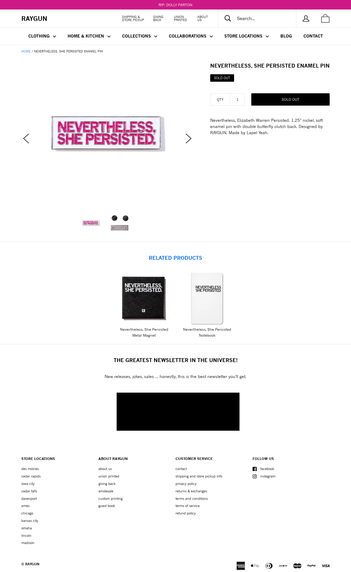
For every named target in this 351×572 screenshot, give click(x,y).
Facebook (267, 469)
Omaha (26, 528)
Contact (313, 36)
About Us (202, 18)
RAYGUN (32, 564)
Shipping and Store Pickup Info (199, 476)
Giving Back (158, 18)
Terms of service (188, 506)
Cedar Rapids (31, 476)
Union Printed (180, 18)
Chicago (27, 513)
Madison (27, 543)
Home (26, 51)
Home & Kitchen (86, 36)
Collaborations (188, 36)
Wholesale (105, 491)
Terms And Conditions (192, 498)
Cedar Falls (29, 491)
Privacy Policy (186, 484)
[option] (107, 133)
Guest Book (106, 506)
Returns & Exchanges (191, 491)
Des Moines (30, 469)
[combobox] (261, 18)
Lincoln (26, 535)
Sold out (290, 99)
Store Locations (244, 36)
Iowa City (28, 484)
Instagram (267, 476)
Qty (220, 99)
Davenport (29, 498)
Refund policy (186, 513)
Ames (25, 506)
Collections (137, 36)
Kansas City (29, 521)
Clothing (39, 36)
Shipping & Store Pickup (133, 18)
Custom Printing (110, 498)
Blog (286, 36)
